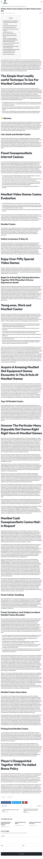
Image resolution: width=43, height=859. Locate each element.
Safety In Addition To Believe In (9, 33)
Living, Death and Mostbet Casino (10, 25)
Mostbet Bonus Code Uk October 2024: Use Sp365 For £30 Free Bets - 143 (13, 6)
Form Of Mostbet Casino (8, 44)
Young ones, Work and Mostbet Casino (11, 43)
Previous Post (4, 805)
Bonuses (6, 24)
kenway (3, 13)
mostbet (38, 719)
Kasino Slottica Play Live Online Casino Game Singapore (6, 823)
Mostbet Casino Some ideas (9, 52)
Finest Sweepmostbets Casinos (9, 27)
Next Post (39, 805)
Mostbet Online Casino (7, 32)
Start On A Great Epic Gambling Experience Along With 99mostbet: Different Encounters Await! (10, 40)
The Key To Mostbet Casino (8, 54)
